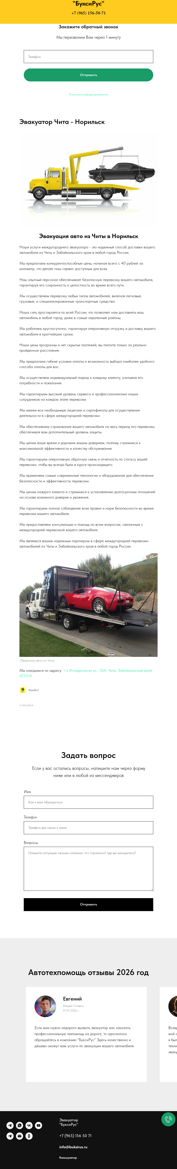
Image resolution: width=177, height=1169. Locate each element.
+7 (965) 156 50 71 (75, 1135)
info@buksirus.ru (73, 1147)
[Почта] (19, 1138)
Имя (27, 791)
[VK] (29, 1128)
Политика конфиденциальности (88, 94)
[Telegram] (10, 1128)
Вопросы (31, 842)
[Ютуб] (38, 1128)
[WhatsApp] (19, 1128)
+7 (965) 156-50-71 (88, 13)
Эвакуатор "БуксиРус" (68, 1122)
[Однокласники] (29, 1138)
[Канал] (10, 1138)
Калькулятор (68, 1157)
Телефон (30, 817)
